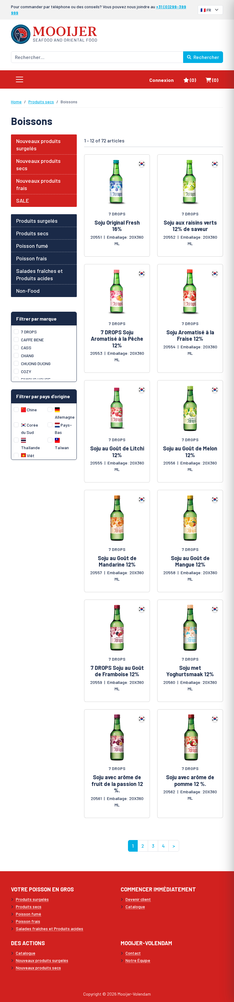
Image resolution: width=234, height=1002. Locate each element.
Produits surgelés (37, 220)
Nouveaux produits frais (38, 184)
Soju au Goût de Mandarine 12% (117, 561)
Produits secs (41, 101)
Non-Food (28, 290)
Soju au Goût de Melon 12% (190, 451)
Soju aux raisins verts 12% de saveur (190, 226)
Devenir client (138, 899)
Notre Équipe (138, 960)
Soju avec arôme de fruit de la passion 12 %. (117, 784)
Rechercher (206, 57)
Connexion (161, 80)
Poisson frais (31, 258)
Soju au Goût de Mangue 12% (190, 561)
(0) (195, 80)
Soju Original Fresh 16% (117, 226)
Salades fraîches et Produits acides (39, 274)
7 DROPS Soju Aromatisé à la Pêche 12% (117, 339)
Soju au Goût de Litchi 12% (117, 451)
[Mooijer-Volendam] (54, 33)
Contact (133, 953)
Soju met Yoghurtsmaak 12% (190, 671)
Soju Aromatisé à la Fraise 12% (190, 335)
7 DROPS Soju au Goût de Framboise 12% (117, 671)
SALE (22, 200)
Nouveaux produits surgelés (38, 145)
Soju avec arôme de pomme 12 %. (190, 780)
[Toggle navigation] (19, 79)
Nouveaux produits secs (38, 164)
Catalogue (135, 906)
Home (16, 101)
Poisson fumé (32, 245)
